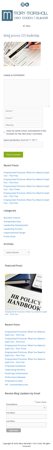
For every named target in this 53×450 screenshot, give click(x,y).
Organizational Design (15, 232)
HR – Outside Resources (16, 384)
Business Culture (12, 217)
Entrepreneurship (12, 221)
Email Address (25, 404)
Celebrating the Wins (15, 369)
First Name (10, 413)
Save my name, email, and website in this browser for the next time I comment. (26, 132)
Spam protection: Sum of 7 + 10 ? (20, 140)
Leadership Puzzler (13, 229)
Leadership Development (16, 225)
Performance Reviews (15, 377)
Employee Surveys (14, 380)
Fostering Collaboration (16, 373)
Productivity (10, 236)
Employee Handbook (15, 365)
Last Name (10, 421)
